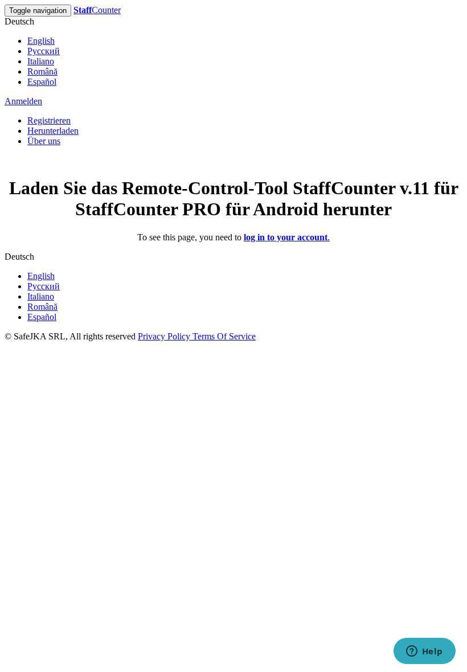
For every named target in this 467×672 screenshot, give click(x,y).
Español (41, 82)
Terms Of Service (224, 336)
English (41, 41)
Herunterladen (53, 131)
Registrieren (49, 120)
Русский (43, 51)
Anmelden (23, 101)
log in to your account (285, 237)
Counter (97, 10)
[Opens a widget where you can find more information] (424, 652)
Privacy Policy (165, 336)
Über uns (43, 141)
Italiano (40, 61)
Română (42, 71)
